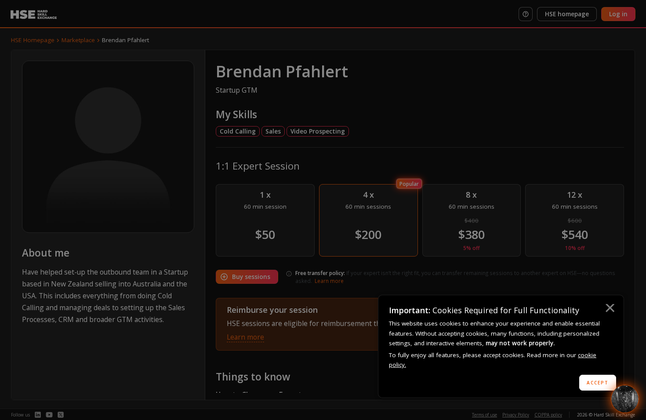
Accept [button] (598, 383)
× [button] (609, 309)
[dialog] (501, 346)
